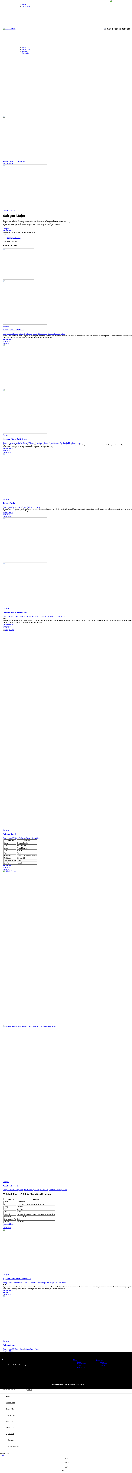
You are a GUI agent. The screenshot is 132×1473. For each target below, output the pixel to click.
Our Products (81, 1364)
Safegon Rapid (9, 834)
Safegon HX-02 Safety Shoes (15, 612)
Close (2, 1455)
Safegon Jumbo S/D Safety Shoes (14, 161)
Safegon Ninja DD (9, 210)
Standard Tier (42, 334)
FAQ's (102, 1362)
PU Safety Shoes (17, 334)
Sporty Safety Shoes (30, 334)
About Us (80, 1365)
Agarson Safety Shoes (19, 443)
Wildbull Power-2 (10, 1186)
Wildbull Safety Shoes (31, 1190)
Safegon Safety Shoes (18, 232)
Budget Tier (45, 616)
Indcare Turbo (9, 503)
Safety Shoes (31, 232)
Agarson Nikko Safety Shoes (15, 439)
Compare (11, 1440)
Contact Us (81, 1367)
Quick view (7, 343)
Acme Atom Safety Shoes (13, 330)
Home (79, 1362)
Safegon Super (9, 1345)
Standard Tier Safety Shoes (56, 334)
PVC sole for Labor (33, 507)
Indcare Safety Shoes (19, 507)
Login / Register (13, 1446)
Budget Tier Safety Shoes (58, 616)
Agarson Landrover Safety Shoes (17, 1279)
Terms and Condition (103, 1364)
